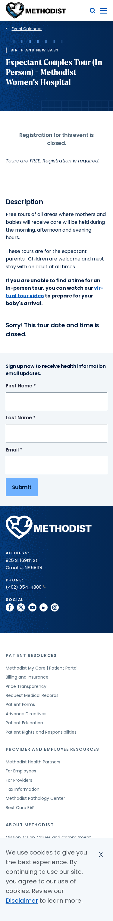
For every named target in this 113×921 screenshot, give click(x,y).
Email (25, 450)
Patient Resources (31, 655)
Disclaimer (22, 900)
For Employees (21, 771)
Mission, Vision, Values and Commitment (48, 837)
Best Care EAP (20, 808)
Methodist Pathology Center (35, 798)
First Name (32, 386)
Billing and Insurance (27, 677)
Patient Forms (20, 704)
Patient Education (24, 723)
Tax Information (22, 789)
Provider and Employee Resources (52, 749)
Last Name (32, 418)
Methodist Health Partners (33, 762)
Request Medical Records (32, 695)
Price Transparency (26, 686)
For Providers (19, 780)
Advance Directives (26, 714)
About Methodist (30, 825)
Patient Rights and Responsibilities (41, 732)
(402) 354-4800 (24, 587)
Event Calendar (27, 29)
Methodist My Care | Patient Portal (41, 668)
